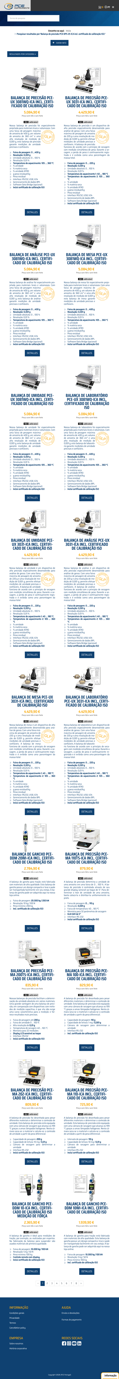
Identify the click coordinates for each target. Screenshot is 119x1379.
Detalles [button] (32, 212)
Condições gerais (16, 1313)
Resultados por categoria (22, 54)
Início (68, 31)
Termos (12, 1323)
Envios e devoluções (71, 1313)
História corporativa (18, 1348)
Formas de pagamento (72, 1319)
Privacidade (14, 1318)
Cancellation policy (17, 1328)
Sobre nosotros (16, 1343)
